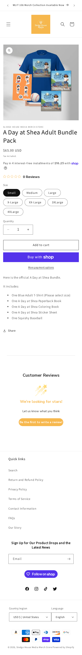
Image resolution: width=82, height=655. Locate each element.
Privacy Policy (17, 489)
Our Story (14, 527)
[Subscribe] (68, 559)
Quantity (8, 221)
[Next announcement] (74, 5)
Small (12, 193)
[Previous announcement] (7, 5)
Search (13, 470)
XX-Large (35, 202)
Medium (32, 193)
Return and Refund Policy (25, 480)
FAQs (11, 518)
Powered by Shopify (63, 647)
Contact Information (22, 508)
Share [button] (12, 330)
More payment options (41, 267)
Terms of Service (19, 499)
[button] (8, 24)
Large (52, 193)
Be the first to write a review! (41, 422)
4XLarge (13, 212)
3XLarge (57, 202)
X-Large (13, 202)
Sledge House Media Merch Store (34, 647)
